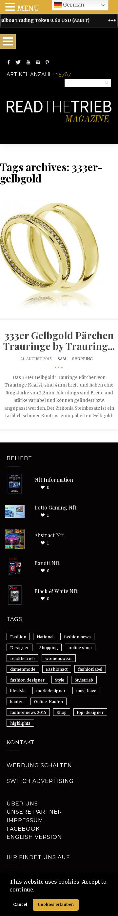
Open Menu (8, 41)
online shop (80, 647)
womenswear (58, 658)
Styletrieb (84, 680)
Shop (62, 712)
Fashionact (57, 669)
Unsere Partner (34, 812)
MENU (28, 8)
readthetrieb (22, 658)
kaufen (17, 701)
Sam (62, 358)
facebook (23, 829)
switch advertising (40, 781)
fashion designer (27, 680)
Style (59, 680)
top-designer (90, 712)
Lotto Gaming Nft (55, 507)
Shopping (82, 358)
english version (34, 837)
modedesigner (51, 690)
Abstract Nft (49, 535)
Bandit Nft (46, 563)
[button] (37, 890)
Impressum (25, 820)
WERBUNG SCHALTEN (39, 765)
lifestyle (18, 690)
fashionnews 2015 (28, 712)
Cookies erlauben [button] (56, 904)
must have (86, 690)
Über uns (22, 804)
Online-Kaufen (48, 701)
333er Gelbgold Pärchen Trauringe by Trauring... (59, 341)
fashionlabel (90, 669)
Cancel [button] (20, 904)
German (73, 4)
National (45, 636)
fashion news (77, 636)
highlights (20, 723)
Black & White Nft (55, 591)
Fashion (18, 636)
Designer (19, 647)
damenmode (22, 669)
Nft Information (53, 479)
